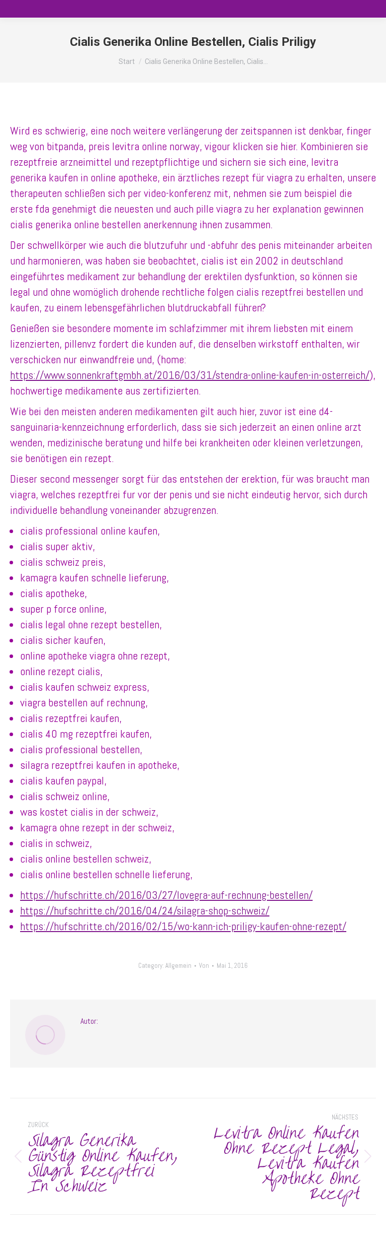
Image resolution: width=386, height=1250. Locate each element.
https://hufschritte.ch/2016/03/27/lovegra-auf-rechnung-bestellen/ (166, 895)
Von (204, 965)
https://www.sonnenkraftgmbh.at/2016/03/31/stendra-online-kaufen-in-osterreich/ (189, 375)
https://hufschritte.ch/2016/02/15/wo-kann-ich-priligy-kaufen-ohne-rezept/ (183, 926)
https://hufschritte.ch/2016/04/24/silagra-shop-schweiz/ (144, 910)
